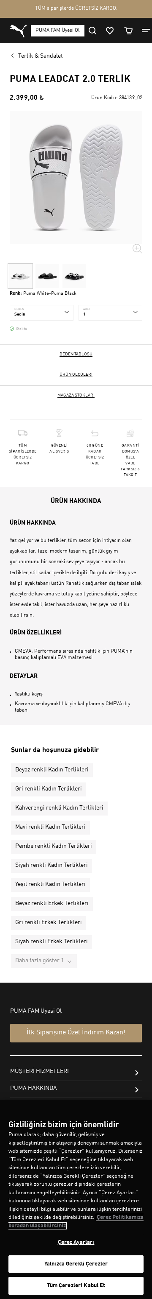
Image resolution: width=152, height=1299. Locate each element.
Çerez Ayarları (76, 1242)
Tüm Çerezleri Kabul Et (76, 1285)
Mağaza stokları (76, 395)
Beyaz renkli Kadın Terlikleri (52, 770)
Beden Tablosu (76, 354)
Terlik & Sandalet (40, 56)
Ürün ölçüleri (76, 374)
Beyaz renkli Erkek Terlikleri (52, 903)
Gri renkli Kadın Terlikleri (48, 789)
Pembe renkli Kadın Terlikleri (53, 846)
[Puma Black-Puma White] (74, 276)
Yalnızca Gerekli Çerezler (76, 1264)
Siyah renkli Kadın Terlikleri (51, 865)
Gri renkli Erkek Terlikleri (48, 922)
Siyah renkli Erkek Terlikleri (51, 941)
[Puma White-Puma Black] (20, 276)
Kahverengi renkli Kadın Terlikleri (59, 808)
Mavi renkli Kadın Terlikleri (50, 827)
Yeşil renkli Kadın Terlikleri (50, 884)
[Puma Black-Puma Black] (47, 276)
